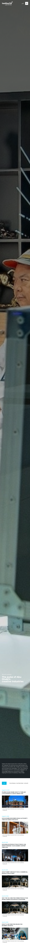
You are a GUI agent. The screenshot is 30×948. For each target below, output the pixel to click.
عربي (23, 3)
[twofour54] (7, 3)
